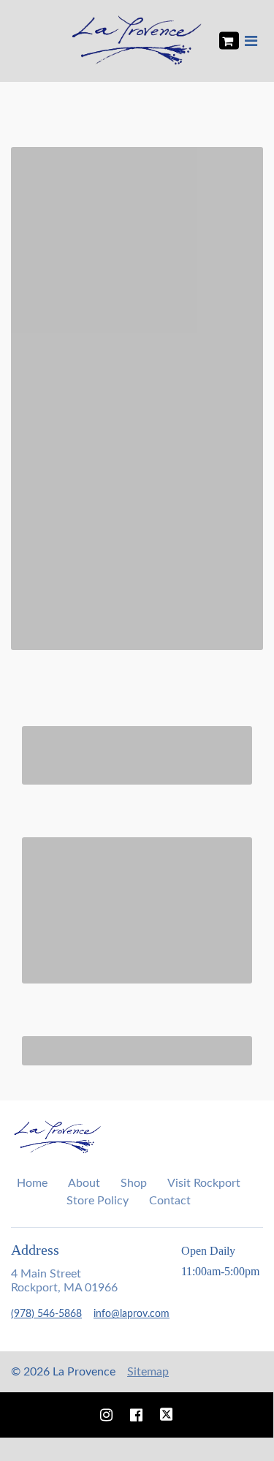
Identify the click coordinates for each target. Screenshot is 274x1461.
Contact (170, 1201)
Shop (134, 1183)
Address (35, 1250)
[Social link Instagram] (106, 1415)
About (84, 1183)
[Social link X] (166, 1415)
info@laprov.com (132, 1314)
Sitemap (148, 1372)
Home (32, 1183)
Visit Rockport (203, 1183)
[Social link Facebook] (136, 1415)
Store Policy (97, 1201)
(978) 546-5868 (46, 1314)
